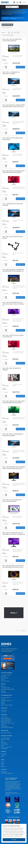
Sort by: (6, 6)
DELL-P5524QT (5, 517)
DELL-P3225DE (5, 188)
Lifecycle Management (6, 718)
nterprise (3, 703)
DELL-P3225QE (5, 352)
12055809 (4, 389)
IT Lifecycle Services (5, 681)
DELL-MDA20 (5, 254)
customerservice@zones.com (7, 773)
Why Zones (3, 686)
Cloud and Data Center (6, 675)
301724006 (4, 323)
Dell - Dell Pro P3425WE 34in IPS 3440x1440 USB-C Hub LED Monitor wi (13, 304)
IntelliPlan (3, 702)
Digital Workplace (4, 678)
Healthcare (3, 755)
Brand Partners (4, 730)
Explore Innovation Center (6, 747)
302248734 (4, 487)
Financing (3, 690)
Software (3, 724)
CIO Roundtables (4, 744)
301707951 (4, 290)
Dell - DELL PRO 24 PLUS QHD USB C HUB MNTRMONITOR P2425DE (13, 401)
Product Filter (6, 24)
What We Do (4, 714)
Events (2, 745)
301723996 (4, 356)
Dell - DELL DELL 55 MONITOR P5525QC (11, 369)
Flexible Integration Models (6, 705)
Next (13, 612)
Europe (2, 763)
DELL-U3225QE (5, 286)
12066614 (4, 158)
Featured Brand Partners (6, 732)
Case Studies (3, 742)
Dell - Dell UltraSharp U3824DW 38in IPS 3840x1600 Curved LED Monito (13, 105)
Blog (2, 741)
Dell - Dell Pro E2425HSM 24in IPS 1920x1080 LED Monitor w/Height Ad (13, 533)
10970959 (4, 60)
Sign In (24, 2)
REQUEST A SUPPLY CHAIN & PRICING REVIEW (14, 18)
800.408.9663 (4, 771)
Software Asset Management (7, 727)
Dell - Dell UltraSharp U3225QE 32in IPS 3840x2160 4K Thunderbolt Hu (13, 270)
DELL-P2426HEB (5, 484)
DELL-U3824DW (5, 122)
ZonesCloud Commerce (6, 700)
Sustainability (3, 692)
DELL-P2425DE (5, 418)
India (2, 765)
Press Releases (4, 748)
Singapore (3, 766)
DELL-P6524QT (5, 56)
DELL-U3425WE (5, 451)
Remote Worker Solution (6, 720)
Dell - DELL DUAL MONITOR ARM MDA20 (12, 237)
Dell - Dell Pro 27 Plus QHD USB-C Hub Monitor (12, 138)
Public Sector (4, 753)
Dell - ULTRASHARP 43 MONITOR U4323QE (12, 204)
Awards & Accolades (5, 739)
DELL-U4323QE (5, 221)
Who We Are (4, 708)
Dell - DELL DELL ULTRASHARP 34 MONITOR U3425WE (12, 434)
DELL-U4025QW (5, 89)
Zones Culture (4, 710)
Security (2, 679)
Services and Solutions (6, 672)
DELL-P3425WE (5, 319)
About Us (3, 684)
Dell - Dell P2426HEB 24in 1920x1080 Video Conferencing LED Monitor (13, 467)
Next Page (23, 630)
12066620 (4, 191)
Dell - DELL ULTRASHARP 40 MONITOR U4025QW (11, 72)
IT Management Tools (6, 695)
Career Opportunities (5, 687)
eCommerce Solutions (5, 697)
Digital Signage (4, 726)
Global (2, 759)
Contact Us (3, 769)
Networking (3, 676)
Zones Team (3, 711)
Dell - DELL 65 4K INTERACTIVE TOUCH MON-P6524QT (11, 40)
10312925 (4, 257)
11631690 (4, 93)
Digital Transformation (5, 721)
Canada (2, 762)
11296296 (4, 586)
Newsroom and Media (6, 735)
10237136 (4, 224)
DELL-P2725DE (5, 155)
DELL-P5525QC (5, 385)
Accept (14, 839)
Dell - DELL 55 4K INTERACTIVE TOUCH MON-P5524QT (11, 500)
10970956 (4, 520)
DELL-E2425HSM (5, 550)
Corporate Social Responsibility (7, 689)
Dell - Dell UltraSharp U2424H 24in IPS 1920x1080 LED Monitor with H (13, 566)
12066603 (4, 422)
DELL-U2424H (5, 583)
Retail (2, 756)
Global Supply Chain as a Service (8, 723)
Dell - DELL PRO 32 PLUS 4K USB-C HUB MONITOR (13, 336)
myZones (3, 699)
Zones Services (4, 717)
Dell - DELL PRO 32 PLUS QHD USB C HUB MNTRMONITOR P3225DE (13, 171)
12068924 (4, 553)
